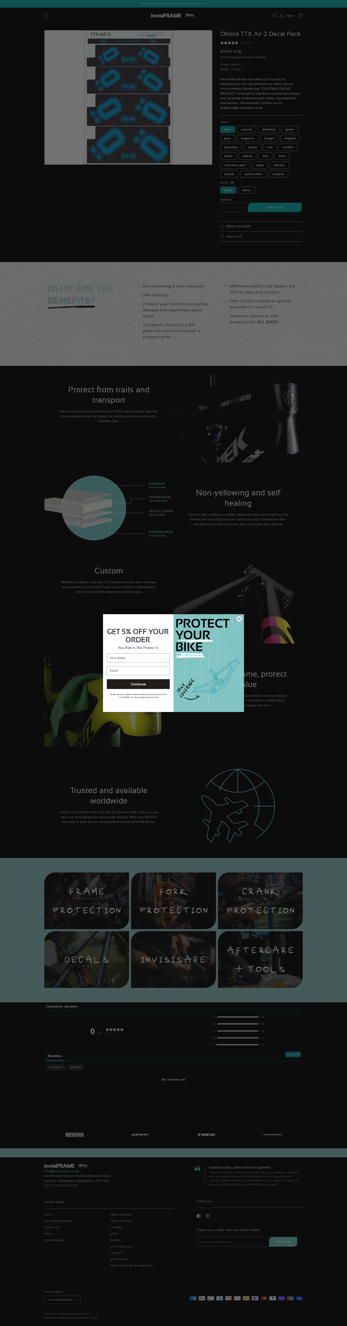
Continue (138, 684)
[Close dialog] (239, 619)
